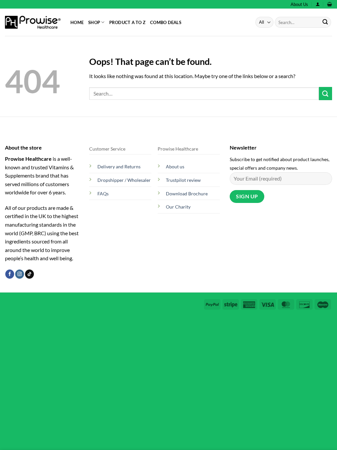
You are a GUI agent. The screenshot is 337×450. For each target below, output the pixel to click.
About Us (299, 4)
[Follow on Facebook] (9, 274)
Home (77, 22)
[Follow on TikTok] (29, 274)
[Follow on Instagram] (19, 274)
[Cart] (329, 4)
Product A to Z (127, 22)
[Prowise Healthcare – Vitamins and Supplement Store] (33, 22)
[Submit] (325, 22)
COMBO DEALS (165, 22)
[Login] (318, 4)
